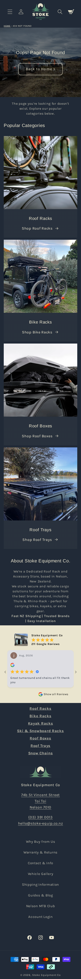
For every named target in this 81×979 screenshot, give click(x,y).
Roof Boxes (40, 738)
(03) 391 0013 (40, 817)
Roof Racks (40, 708)
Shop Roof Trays (37, 539)
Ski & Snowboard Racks (40, 731)
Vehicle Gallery (40, 874)
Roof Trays (40, 745)
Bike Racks (40, 716)
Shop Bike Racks (37, 332)
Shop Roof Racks (37, 228)
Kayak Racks (40, 723)
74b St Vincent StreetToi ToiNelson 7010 (40, 801)
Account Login (40, 917)
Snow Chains (40, 753)
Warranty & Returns (40, 852)
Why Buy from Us (40, 842)
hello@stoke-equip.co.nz (40, 823)
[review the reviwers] (12, 666)
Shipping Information (40, 885)
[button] (10, 11)
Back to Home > (40, 69)
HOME (7, 26)
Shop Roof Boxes (37, 436)
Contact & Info (40, 863)
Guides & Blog (40, 895)
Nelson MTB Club (40, 906)
